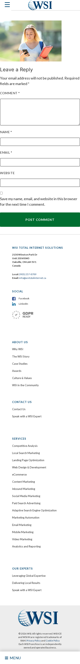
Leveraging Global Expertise (29, 575)
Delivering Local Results (26, 583)
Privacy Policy (33, 640)
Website (7, 173)
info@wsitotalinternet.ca (32, 277)
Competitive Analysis (25, 445)
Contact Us (18, 409)
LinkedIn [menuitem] (23, 303)
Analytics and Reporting (26, 546)
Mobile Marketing (22, 532)
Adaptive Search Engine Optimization (34, 510)
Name (6, 132)
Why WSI (17, 349)
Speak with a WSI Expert (26, 416)
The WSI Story (21, 356)
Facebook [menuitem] (24, 298)
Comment (10, 93)
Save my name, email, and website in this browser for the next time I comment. (38, 201)
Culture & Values (22, 378)
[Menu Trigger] (5, 5)
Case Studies (19, 363)
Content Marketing (23, 481)
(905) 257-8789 (27, 274)
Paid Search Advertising (26, 503)
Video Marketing (22, 539)
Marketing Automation (25, 517)
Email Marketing (21, 525)
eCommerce (19, 474)
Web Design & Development (29, 467)
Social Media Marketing (26, 496)
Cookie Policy (53, 640)
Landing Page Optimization (28, 460)
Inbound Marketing (23, 488)
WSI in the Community (25, 385)
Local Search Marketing (26, 453)
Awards (16, 370)
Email (6, 152)
